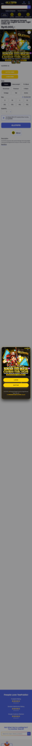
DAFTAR (16, 385)
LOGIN (16, 380)
